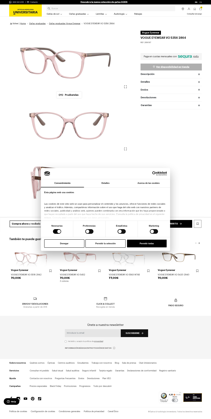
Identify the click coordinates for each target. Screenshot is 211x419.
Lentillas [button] (100, 14)
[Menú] (180, 393)
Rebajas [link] (138, 14)
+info (196, 56)
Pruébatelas (72, 95)
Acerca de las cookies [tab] (149, 183)
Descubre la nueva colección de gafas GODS (104, 2)
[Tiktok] (40, 398)
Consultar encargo (194, 14)
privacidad (98, 341)
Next (199, 243)
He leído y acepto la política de (85, 341)
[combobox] (110, 8)
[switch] (89, 231)
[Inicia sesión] (189, 9)
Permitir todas (147, 243)
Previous (196, 243)
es (196, 2)
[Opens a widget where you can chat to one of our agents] (11, 401)
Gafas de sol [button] (53, 14)
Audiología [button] (119, 14)
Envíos (144, 90)
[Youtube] (25, 398)
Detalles (145, 82)
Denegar (64, 243)
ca (200, 2)
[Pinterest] (32, 398)
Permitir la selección (105, 243)
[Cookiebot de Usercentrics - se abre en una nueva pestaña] (154, 173)
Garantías (146, 105)
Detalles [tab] (105, 183)
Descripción (147, 74)
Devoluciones (148, 97)
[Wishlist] (50, 271)
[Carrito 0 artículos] (200, 9)
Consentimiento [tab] (62, 183)
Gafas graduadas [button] (77, 14)
